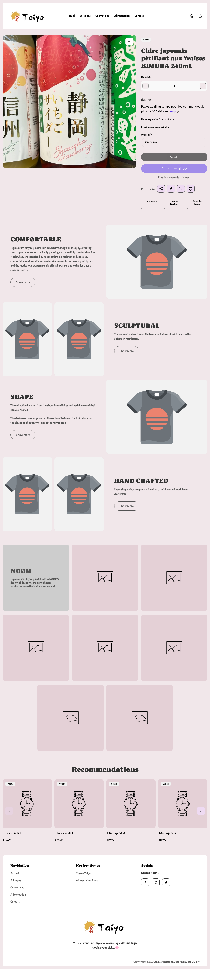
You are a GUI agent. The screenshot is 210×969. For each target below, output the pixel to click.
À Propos (15, 880)
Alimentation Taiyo (87, 880)
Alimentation (18, 895)
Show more (23, 282)
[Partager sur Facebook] (171, 189)
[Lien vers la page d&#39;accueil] (105, 926)
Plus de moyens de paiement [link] (174, 177)
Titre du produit (12, 833)
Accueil (14, 873)
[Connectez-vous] (192, 16)
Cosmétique (17, 887)
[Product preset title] (27, 803)
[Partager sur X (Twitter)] (181, 189)
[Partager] (161, 189)
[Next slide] (201, 811)
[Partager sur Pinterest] (191, 189)
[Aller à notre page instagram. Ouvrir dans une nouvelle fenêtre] (156, 882)
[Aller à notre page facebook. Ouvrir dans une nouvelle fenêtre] (145, 882)
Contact (15, 902)
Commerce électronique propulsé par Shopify (176, 962)
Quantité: (146, 77)
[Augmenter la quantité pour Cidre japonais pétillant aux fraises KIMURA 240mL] (203, 86)
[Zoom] (129, 41)
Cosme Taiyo (83, 873)
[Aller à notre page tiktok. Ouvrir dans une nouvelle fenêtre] (166, 882)
